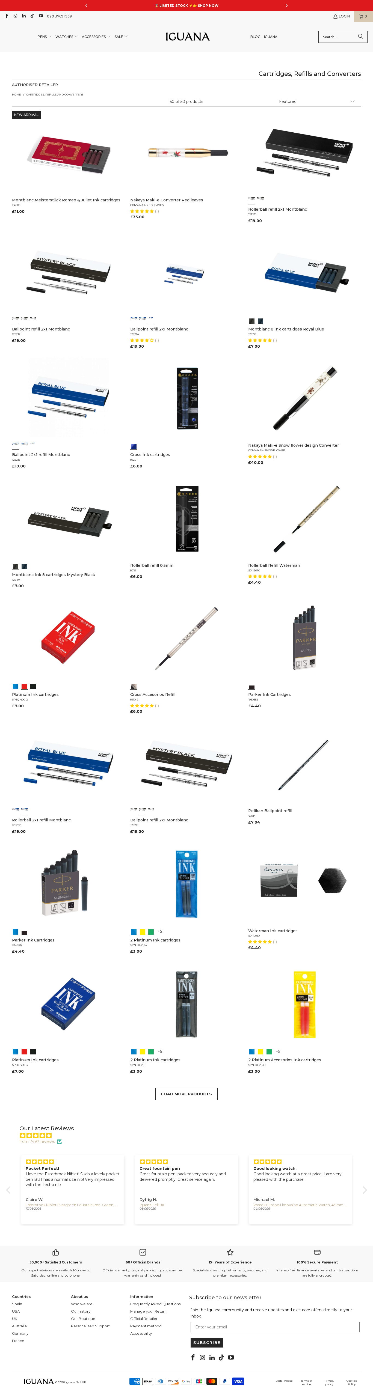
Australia (19, 1326)
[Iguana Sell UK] (188, 37)
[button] (45, 37)
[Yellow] (142, 931)
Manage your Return (148, 1311)
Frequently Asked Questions (155, 1304)
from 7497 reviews (37, 1141)
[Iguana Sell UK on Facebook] (6, 16)
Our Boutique (83, 1318)
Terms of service (306, 1382)
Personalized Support (90, 1326)
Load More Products (186, 1094)
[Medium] (251, 200)
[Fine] (260, 200)
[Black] (251, 320)
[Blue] (260, 320)
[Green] (151, 931)
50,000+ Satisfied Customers (55, 1262)
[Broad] (15, 320)
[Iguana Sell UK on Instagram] (15, 16)
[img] (189, 1135)
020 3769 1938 (59, 16)
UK (14, 1318)
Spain (17, 1304)
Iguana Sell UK (76, 1382)
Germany (20, 1333)
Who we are (82, 1304)
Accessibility (141, 1333)
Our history (80, 1311)
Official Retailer (144, 1318)
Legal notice (284, 1380)
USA (16, 1311)
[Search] (361, 37)
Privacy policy (329, 1382)
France (18, 1341)
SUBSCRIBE (207, 1342)
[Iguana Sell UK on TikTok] (32, 16)
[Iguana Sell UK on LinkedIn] (23, 16)
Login (344, 16)
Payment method (146, 1326)
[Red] (24, 685)
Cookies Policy (352, 1382)
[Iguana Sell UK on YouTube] (40, 16)
